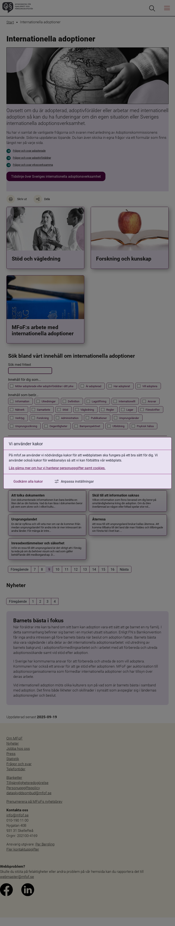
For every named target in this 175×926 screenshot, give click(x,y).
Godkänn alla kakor (28, 481)
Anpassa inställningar (77, 481)
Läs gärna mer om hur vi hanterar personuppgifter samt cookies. (57, 468)
